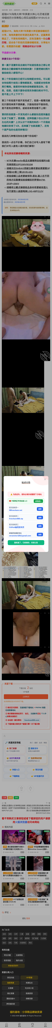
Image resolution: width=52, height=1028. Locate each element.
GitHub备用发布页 (16, 527)
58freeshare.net (15, 510)
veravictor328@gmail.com (20, 536)
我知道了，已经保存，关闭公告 (26, 543)
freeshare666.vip (16, 519)
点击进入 (38, 501)
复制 (39, 509)
